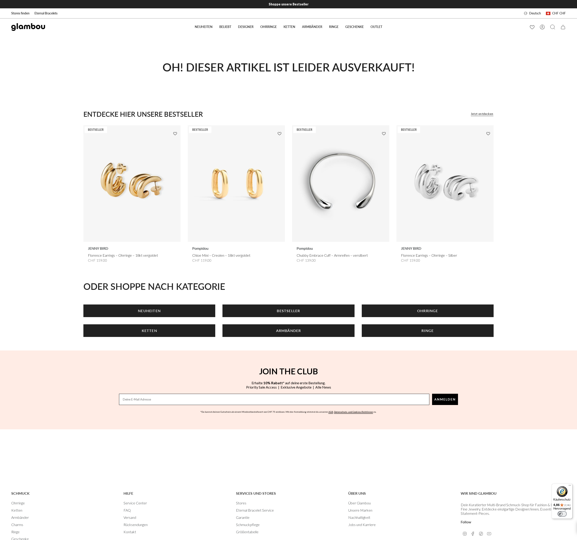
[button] (225, 27)
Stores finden (20, 13)
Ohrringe (18, 503)
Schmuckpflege (248, 524)
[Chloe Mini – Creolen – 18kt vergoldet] (236, 183)
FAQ (127, 510)
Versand (130, 517)
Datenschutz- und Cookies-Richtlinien (353, 411)
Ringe (15, 532)
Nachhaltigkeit (359, 517)
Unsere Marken (360, 510)
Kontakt (130, 532)
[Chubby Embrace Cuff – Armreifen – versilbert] (340, 183)
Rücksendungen (136, 524)
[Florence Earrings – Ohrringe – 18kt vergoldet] (132, 183)
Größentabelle (247, 532)
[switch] (562, 514)
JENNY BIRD (98, 248)
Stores (241, 503)
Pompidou (200, 248)
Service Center (135, 503)
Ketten (16, 510)
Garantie (243, 517)
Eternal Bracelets (45, 13)
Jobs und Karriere (362, 524)
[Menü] (569, 486)
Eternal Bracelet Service (255, 510)
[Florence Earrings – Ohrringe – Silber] (445, 183)
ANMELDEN (445, 399)
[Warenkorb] (563, 27)
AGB (330, 411)
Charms (17, 524)
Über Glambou (359, 503)
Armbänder (20, 517)
